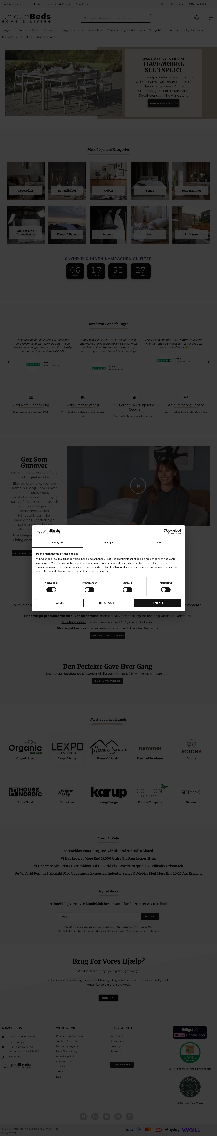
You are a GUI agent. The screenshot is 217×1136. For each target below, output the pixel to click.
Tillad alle (157, 603)
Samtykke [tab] (58, 542)
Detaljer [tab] (108, 542)
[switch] (89, 589)
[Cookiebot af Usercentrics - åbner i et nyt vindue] (166, 531)
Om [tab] (159, 542)
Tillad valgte (109, 603)
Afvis (60, 603)
